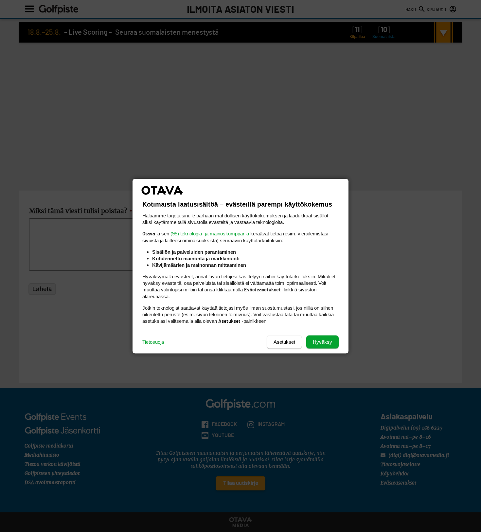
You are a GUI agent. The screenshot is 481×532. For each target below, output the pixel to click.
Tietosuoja (153, 341)
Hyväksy (322, 341)
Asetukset (284, 341)
